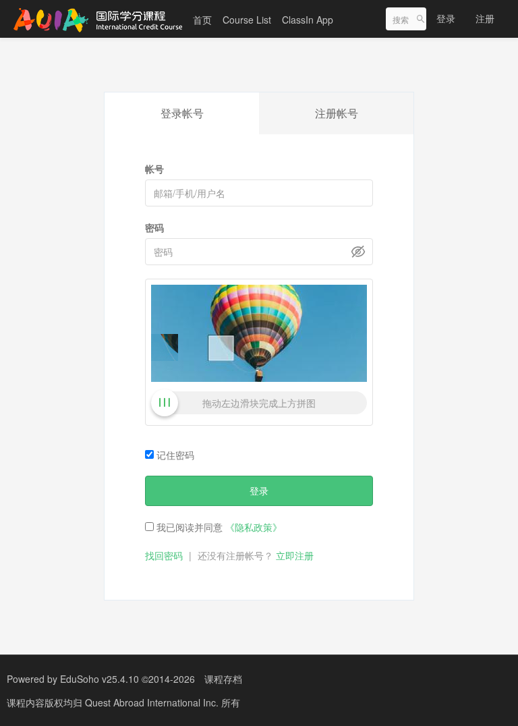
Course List (247, 19)
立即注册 (295, 555)
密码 (154, 227)
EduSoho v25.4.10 (99, 679)
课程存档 (223, 679)
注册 (485, 18)
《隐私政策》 (253, 527)
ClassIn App (307, 19)
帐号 (154, 168)
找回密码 (164, 555)
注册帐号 (336, 113)
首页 (202, 19)
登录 (445, 18)
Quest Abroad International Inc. (153, 702)
